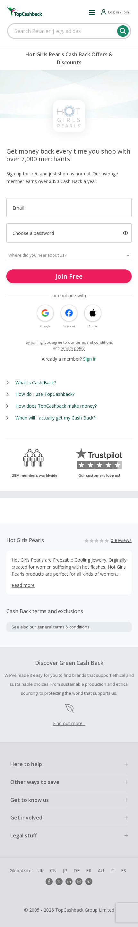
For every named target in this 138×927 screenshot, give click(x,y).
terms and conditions (94, 342)
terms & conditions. (72, 627)
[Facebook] (49, 881)
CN (53, 870)
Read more (23, 585)
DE (76, 870)
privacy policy (73, 348)
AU (101, 870)
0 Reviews (121, 540)
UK (41, 870)
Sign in (90, 359)
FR (88, 870)
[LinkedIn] (69, 881)
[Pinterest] (88, 881)
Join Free (69, 276)
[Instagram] (78, 881)
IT (112, 870)
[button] (92, 12)
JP (65, 870)
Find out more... (69, 723)
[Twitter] (59, 881)
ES (123, 870)
